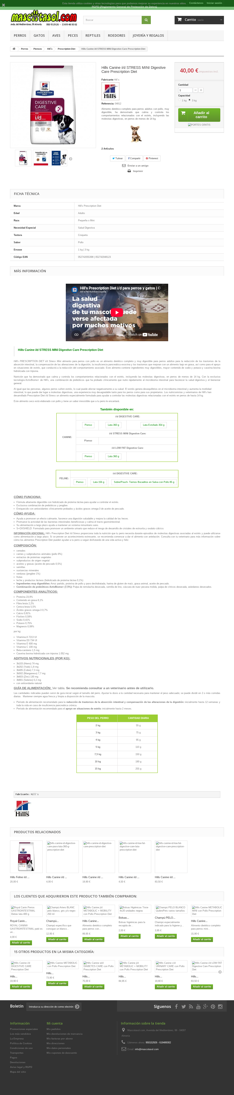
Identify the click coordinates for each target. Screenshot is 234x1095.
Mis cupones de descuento (62, 1053)
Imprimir (138, 171)
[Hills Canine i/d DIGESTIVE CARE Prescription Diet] (26, 966)
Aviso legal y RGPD (21, 1067)
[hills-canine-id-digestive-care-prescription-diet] (98, 857)
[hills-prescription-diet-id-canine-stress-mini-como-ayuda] (59, 158)
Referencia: (107, 103)
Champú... (52, 920)
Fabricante (107, 79)
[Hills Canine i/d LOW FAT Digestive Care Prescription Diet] (207, 966)
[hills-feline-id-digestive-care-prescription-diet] (26, 857)
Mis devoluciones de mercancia (64, 1034)
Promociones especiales (24, 1029)
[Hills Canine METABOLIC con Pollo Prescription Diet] (62, 964)
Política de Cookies (21, 1043)
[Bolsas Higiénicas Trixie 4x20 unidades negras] (135, 909)
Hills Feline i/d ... (19, 877)
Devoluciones (17, 1062)
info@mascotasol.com (147, 1049)
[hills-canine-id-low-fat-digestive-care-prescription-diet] (171, 857)
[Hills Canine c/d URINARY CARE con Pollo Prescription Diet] (171, 966)
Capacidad (184, 95)
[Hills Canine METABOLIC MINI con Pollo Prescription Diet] (207, 911)
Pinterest (153, 158)
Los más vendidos (20, 1034)
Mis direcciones (56, 1043)
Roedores (116, 35)
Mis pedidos (54, 1029)
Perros (20, 35)
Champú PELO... (165, 917)
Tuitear (119, 158)
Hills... (13, 976)
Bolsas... (124, 917)
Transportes (16, 1053)
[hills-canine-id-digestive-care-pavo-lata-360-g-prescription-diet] (62, 857)
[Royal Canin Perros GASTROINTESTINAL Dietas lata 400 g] (26, 911)
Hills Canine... (90, 920)
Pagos (13, 1057)
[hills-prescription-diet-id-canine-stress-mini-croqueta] (41, 158)
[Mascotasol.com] (44, 17)
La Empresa (17, 1038)
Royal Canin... (18, 920)
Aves (56, 35)
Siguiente (70, 158)
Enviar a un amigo (138, 165)
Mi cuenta (55, 1023)
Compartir (134, 158)
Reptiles (92, 35)
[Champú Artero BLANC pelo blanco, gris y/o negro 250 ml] (62, 911)
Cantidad (183, 84)
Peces (73, 35)
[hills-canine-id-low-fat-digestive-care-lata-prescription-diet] (135, 857)
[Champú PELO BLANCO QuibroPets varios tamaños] (171, 909)
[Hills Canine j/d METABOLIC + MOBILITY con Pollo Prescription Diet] (98, 911)
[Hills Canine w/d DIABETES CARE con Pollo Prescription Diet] (98, 966)
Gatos (39, 35)
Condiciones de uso (21, 1048)
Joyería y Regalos (148, 35)
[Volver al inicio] (13, 49)
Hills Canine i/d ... (56, 877)
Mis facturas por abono (60, 1038)
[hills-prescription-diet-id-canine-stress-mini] (23, 158)
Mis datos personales (59, 1048)
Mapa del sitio (18, 1072)
